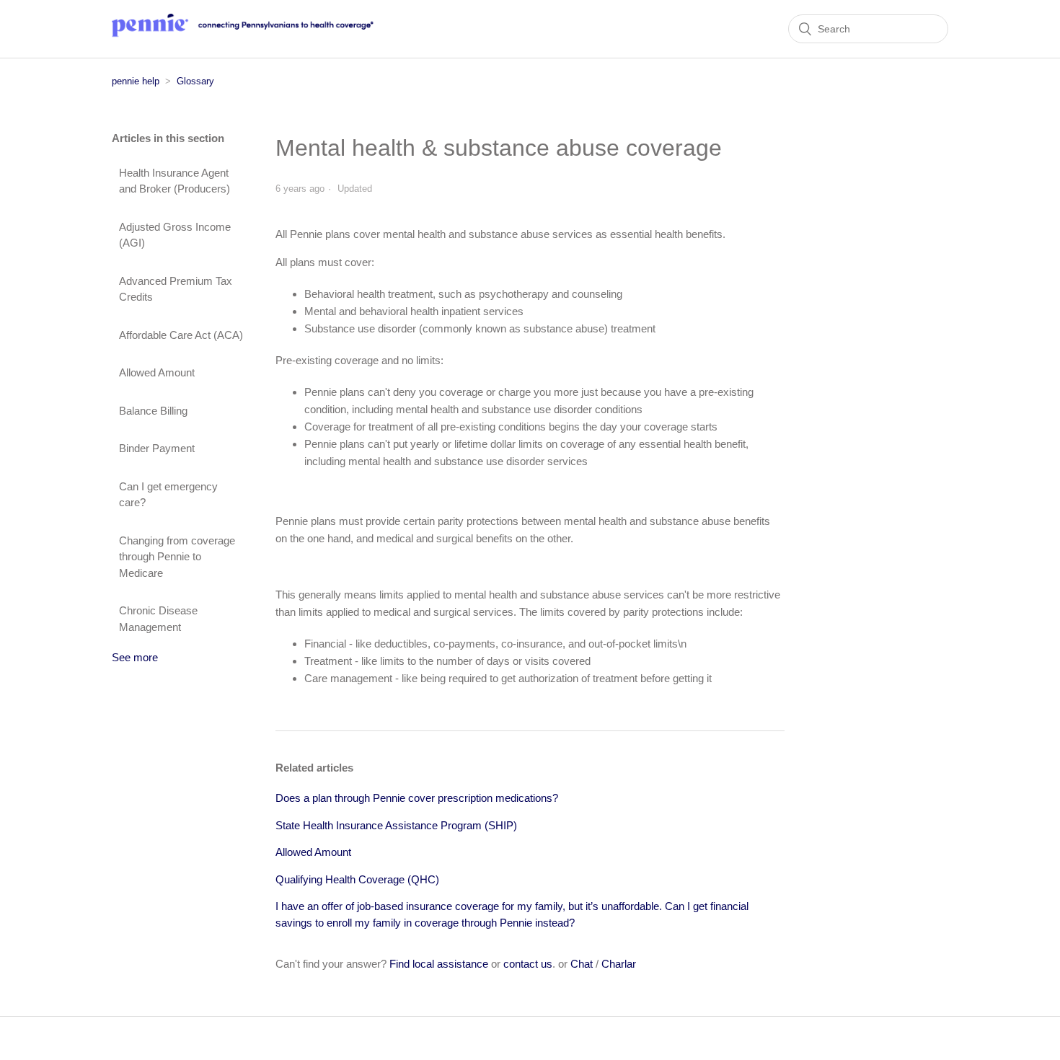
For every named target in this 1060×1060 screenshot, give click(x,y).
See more (135, 657)
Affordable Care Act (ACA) (181, 335)
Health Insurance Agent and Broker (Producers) (174, 181)
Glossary (195, 81)
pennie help (135, 81)
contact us (527, 964)
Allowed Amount (157, 372)
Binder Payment (157, 448)
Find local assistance (438, 964)
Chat (581, 964)
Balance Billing (153, 411)
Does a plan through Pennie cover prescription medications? (416, 798)
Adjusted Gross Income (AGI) (175, 235)
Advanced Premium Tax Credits (175, 289)
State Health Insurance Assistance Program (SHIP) (396, 825)
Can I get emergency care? (168, 494)
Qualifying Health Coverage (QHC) (357, 879)
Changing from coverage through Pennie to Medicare (177, 556)
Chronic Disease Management (158, 618)
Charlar (618, 964)
